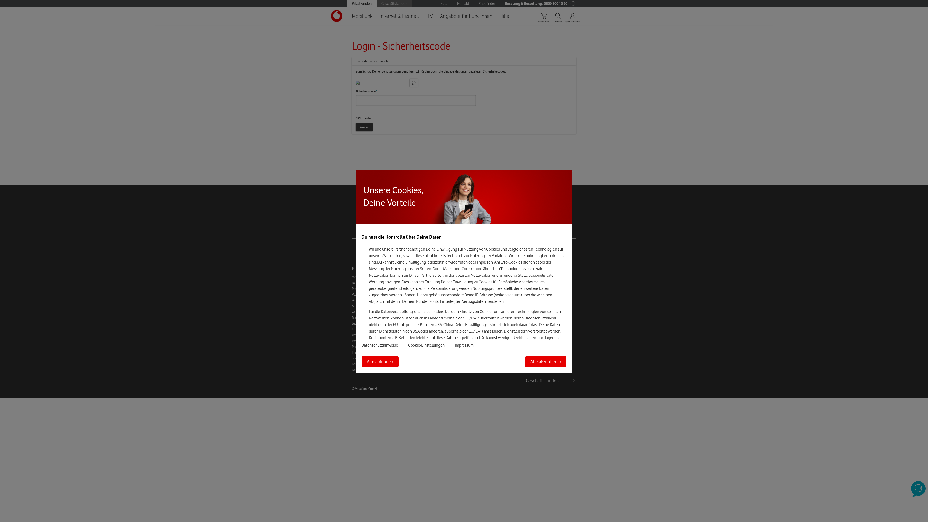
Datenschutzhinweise (380, 345)
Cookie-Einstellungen (426, 345)
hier (445, 262)
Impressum (464, 345)
